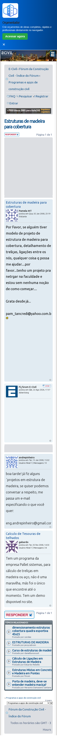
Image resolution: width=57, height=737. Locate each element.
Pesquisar (25, 96)
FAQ (12, 96)
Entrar (13, 103)
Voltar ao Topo (50, 380)
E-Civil (13, 69)
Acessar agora (15, 36)
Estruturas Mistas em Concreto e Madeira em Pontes (32, 671)
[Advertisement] (28, 166)
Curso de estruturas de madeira (32, 650)
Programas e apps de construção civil (23, 698)
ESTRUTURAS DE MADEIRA (30, 642)
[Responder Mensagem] (11, 135)
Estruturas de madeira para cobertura (24, 123)
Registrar (42, 96)
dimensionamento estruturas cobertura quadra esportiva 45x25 (31, 631)
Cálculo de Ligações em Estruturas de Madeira (27, 660)
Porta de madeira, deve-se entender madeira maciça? (29, 683)
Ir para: (48, 700)
